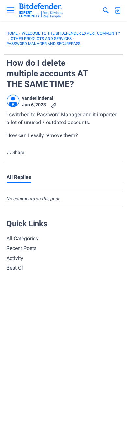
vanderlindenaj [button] (37, 97)
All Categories (22, 238)
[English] (41, 10)
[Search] (106, 10)
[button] (13, 100)
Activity (15, 258)
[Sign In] (117, 10)
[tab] (19, 177)
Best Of (15, 268)
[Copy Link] (54, 104)
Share (15, 153)
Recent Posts (21, 248)
